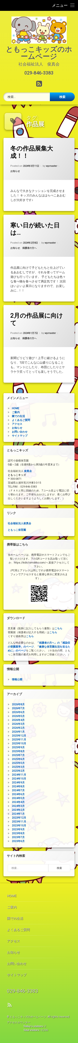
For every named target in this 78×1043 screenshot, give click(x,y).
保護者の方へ (29, 247)
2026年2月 (18, 727)
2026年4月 (18, 720)
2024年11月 (19, 774)
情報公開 (17, 679)
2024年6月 (18, 794)
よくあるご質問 (21, 420)
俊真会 (28, 471)
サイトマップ (20, 435)
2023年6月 (18, 841)
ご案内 (16, 412)
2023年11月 (19, 821)
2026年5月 (18, 716)
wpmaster (51, 166)
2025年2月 (18, 770)
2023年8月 (18, 833)
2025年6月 (18, 759)
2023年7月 (18, 837)
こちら (58, 628)
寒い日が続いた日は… (35, 229)
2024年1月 (18, 813)
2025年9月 (18, 747)
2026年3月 (18, 723)
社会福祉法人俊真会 (19, 523)
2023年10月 (19, 825)
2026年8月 (18, 704)
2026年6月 (18, 712)
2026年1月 (18, 731)
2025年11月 (19, 739)
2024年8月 (18, 786)
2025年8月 (18, 751)
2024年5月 (18, 798)
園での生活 (18, 416)
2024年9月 (18, 782)
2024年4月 (18, 802)
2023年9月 (18, 829)
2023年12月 (19, 817)
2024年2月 (18, 809)
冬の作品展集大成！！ (31, 152)
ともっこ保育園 (17, 529)
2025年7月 (18, 755)
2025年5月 (18, 763)
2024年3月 (18, 805)
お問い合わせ (20, 431)
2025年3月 (18, 766)
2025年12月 (19, 735)
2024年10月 (19, 778)
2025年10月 (19, 743)
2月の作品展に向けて (36, 319)
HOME (15, 408)
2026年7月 (18, 708)
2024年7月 (18, 790)
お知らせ (15, 171)
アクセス (17, 423)
